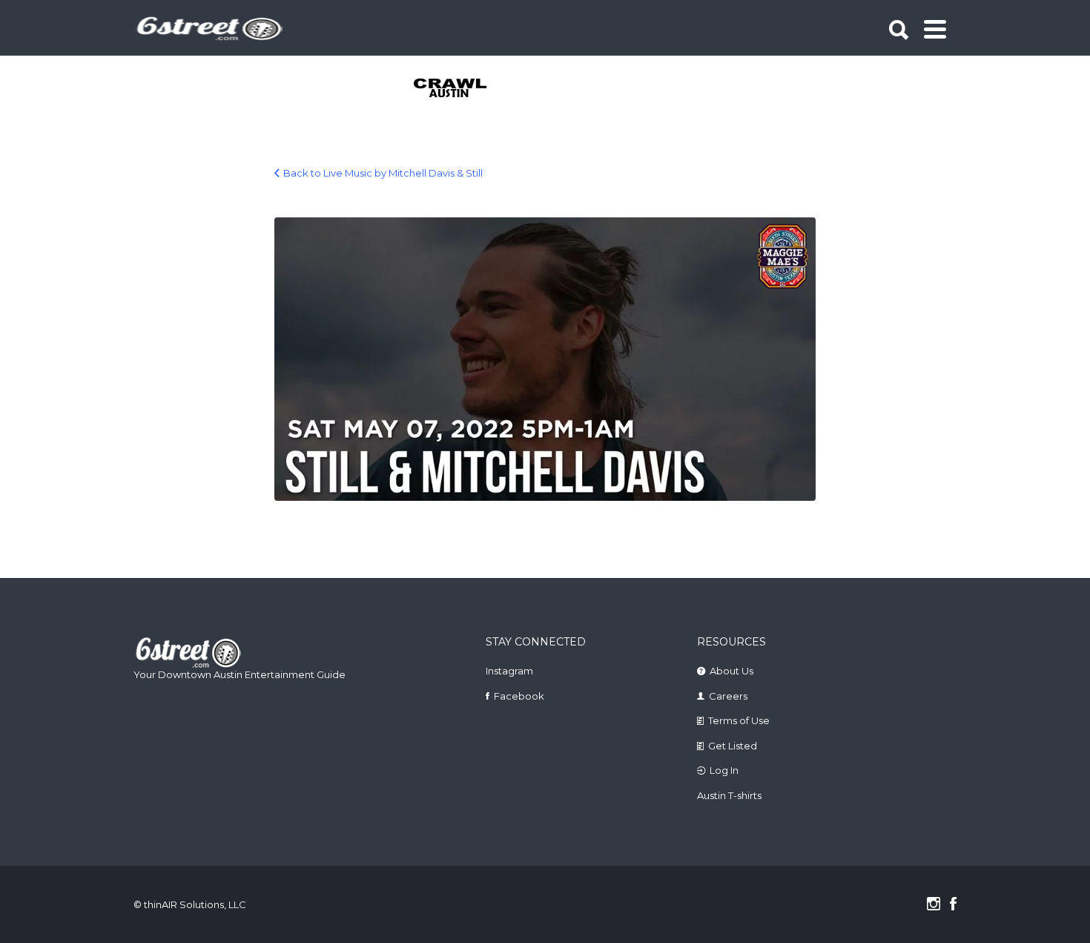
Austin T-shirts (729, 795)
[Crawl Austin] (458, 89)
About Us (731, 671)
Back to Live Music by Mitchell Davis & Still (383, 173)
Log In (724, 770)
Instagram (509, 671)
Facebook (519, 696)
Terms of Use (739, 720)
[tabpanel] (458, 89)
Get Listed (732, 746)
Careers (728, 696)
